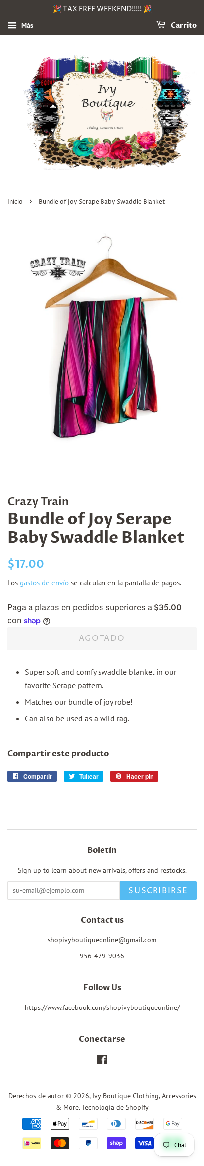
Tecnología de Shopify (115, 1107)
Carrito (183, 25)
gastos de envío (44, 582)
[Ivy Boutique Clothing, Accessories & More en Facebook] (102, 1061)
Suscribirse (158, 890)
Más (26, 25)
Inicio (15, 202)
